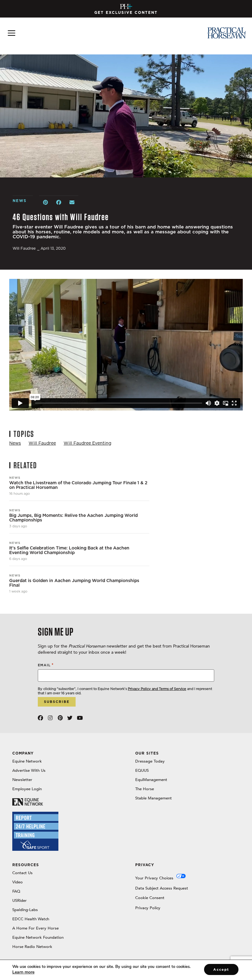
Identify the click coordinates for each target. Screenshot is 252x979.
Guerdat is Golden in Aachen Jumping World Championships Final (74, 583)
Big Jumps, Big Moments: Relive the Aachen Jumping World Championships (73, 517)
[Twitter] (70, 717)
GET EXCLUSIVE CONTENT (126, 12)
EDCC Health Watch (30, 919)
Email (46, 665)
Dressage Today (150, 761)
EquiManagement (151, 780)
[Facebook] (40, 717)
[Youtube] (79, 717)
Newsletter (22, 780)
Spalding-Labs (25, 910)
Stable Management (153, 798)
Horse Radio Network (32, 946)
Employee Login (27, 789)
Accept (221, 969)
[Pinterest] (60, 717)
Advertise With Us (28, 770)
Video (17, 882)
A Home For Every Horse (35, 928)
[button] (45, 202)
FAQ (16, 891)
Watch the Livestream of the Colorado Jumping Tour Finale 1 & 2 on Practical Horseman (78, 485)
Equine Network (27, 761)
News (14, 477)
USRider (19, 900)
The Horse (144, 789)
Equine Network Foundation (38, 937)
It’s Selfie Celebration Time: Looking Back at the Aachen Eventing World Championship (69, 550)
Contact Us (22, 873)
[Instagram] (50, 717)
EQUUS (142, 770)
